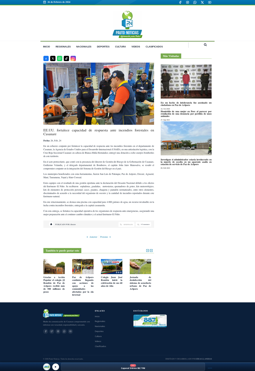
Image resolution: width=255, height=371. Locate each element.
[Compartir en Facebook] (46, 58)
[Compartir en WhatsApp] (59, 58)
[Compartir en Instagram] (73, 58)
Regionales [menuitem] (63, 46)
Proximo (104, 236)
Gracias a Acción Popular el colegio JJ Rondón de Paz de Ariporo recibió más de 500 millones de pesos (54, 284)
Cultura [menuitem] (120, 46)
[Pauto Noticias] (127, 24)
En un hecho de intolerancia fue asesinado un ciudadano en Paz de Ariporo (186, 103)
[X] (202, 2)
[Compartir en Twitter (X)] (52, 58)
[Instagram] (187, 2)
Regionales (128, 224)
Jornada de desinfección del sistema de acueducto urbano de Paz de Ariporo (140, 283)
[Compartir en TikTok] (66, 58)
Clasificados (100, 346)
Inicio (97, 316)
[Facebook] (180, 2)
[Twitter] (51, 331)
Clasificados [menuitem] (154, 46)
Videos (98, 341)
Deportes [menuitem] (103, 46)
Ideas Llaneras (204, 359)
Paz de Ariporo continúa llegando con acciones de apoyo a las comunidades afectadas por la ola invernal (83, 286)
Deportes (99, 331)
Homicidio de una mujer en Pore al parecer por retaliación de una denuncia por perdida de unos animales (186, 113)
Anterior (93, 236)
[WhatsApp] (195, 2)
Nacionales (100, 326)
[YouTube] (209, 2)
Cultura (98, 336)
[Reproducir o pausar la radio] (55, 366)
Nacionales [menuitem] (83, 46)
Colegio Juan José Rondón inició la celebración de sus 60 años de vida (111, 281)
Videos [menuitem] (135, 46)
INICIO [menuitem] (46, 46)
